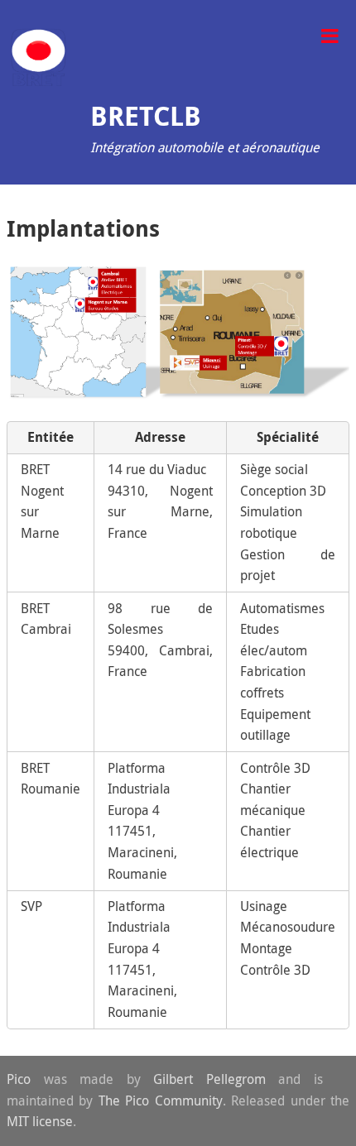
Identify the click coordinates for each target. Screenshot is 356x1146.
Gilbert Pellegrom (209, 1079)
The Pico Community (161, 1100)
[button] (329, 34)
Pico (19, 1079)
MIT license (40, 1121)
